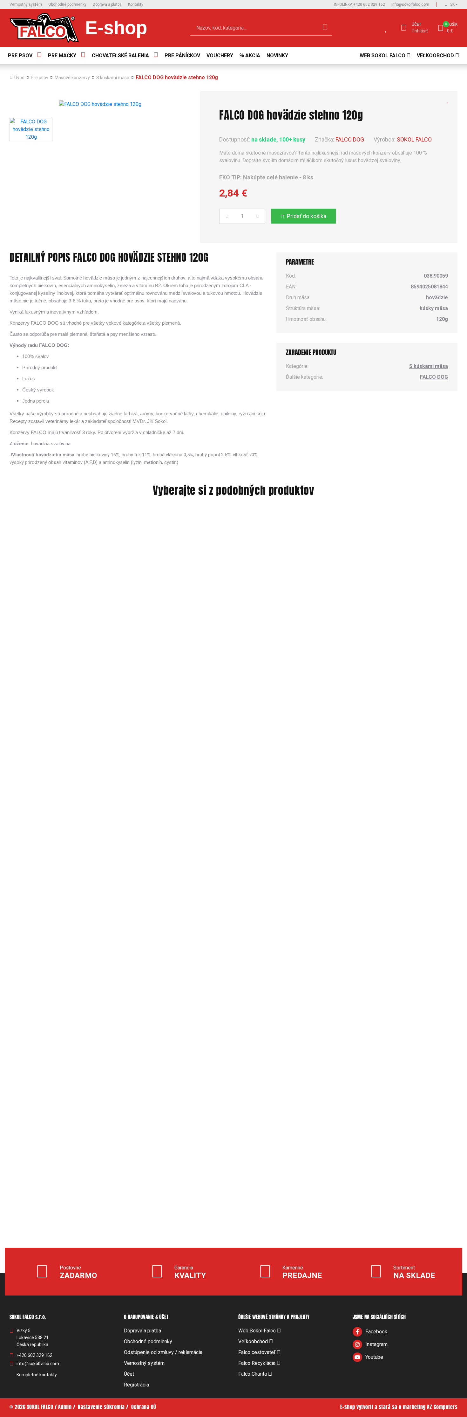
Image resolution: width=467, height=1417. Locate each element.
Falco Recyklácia (256, 1363)
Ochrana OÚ (143, 1407)
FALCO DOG (349, 139)
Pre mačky (62, 55)
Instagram (376, 1344)
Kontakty (135, 4)
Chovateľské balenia (120, 55)
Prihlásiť (420, 30)
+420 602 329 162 (359, 4)
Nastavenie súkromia (101, 1407)
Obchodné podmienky (67, 4)
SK (452, 4)
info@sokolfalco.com (410, 4)
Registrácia (136, 1385)
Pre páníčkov (182, 55)
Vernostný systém (26, 4)
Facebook (376, 1332)
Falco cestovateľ (256, 1352)
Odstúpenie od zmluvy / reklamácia (163, 1352)
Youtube (374, 1357)
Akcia (252, 55)
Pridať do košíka (306, 216)
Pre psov (20, 55)
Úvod (19, 77)
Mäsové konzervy (72, 77)
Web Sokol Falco (382, 55)
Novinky (277, 55)
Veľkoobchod (435, 55)
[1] (325, 28)
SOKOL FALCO (414, 139)
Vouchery (219, 55)
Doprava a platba (107, 4)
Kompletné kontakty (37, 1374)
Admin (65, 1407)
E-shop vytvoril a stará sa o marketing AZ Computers (399, 1407)
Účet (416, 24)
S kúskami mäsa (112, 77)
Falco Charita (252, 1374)
